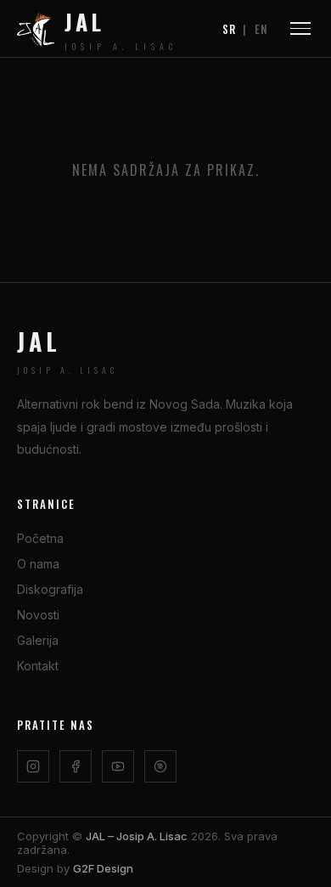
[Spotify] (160, 766)
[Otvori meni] (300, 28)
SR (229, 28)
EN (261, 28)
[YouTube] (118, 766)
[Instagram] (33, 766)
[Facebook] (75, 766)
